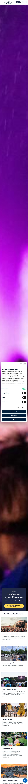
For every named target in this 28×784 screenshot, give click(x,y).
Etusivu (14, 591)
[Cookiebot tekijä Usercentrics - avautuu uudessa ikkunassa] (21, 364)
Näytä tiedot (21, 407)
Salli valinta (14, 415)
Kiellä (14, 419)
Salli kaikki (14, 411)
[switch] (24, 393)
